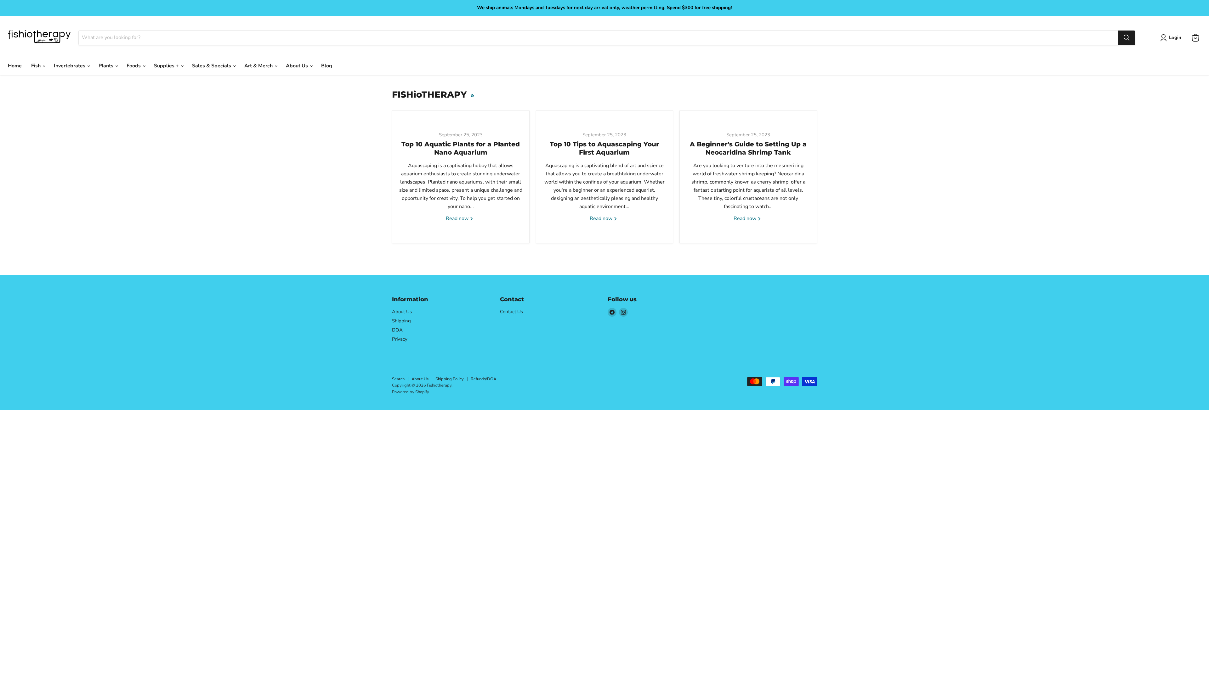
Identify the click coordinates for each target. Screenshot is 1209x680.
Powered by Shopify (410, 392)
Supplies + (167, 65)
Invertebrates (70, 65)
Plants (107, 65)
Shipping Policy (449, 379)
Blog (326, 65)
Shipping (401, 321)
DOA (397, 330)
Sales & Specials (212, 65)
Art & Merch (259, 65)
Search (398, 379)
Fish (36, 65)
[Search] (1126, 38)
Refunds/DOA (483, 379)
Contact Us (511, 312)
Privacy (399, 339)
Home (15, 65)
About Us (297, 65)
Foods (134, 65)
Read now (458, 218)
